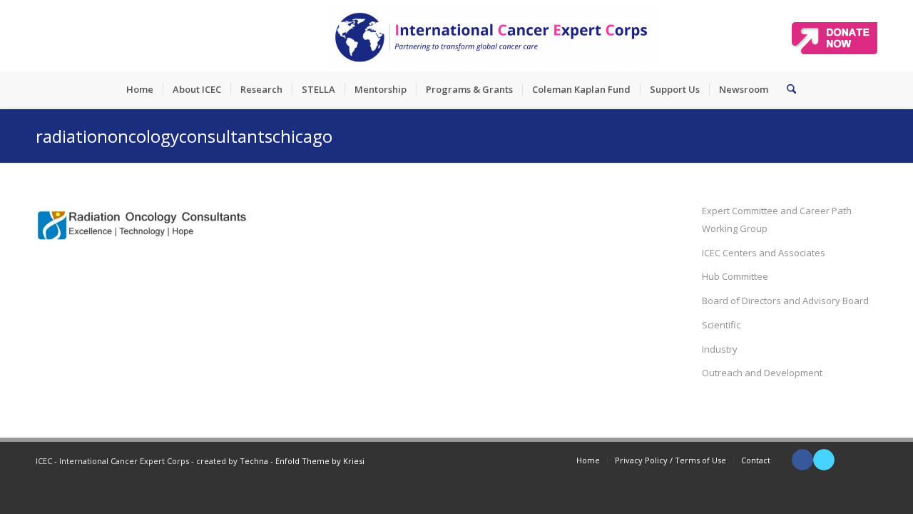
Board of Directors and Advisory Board (785, 300)
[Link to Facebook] (802, 459)
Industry (720, 349)
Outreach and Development (762, 372)
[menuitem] (140, 89)
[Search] (786, 89)
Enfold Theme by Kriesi (319, 460)
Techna (254, 460)
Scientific (721, 324)
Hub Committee (735, 276)
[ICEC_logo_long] (492, 36)
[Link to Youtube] (845, 459)
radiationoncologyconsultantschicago (184, 136)
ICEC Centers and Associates (763, 252)
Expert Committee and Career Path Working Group (777, 219)
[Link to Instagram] (866, 459)
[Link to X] (824, 459)
